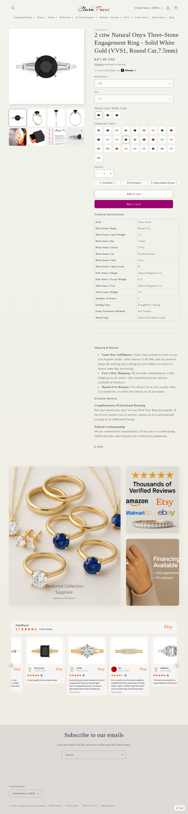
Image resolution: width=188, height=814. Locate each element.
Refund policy (55, 806)
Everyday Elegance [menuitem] (85, 17)
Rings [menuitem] (40, 17)
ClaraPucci (22, 806)
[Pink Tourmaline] (144, 140)
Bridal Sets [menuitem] (65, 17)
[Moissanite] (107, 140)
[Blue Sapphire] (135, 130)
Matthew (151, 668)
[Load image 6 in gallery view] (37, 137)
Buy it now (134, 204)
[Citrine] (153, 130)
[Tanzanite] (153, 149)
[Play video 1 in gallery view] (75, 137)
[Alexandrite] (98, 130)
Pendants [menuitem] (104, 17)
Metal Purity (100, 76)
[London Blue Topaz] (98, 140)
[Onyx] (126, 140)
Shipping (98, 64)
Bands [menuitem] (51, 17)
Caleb (65, 668)
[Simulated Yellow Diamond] (126, 149)
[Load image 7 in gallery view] (56, 137)
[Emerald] (162, 130)
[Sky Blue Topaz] (135, 149)
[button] (13, 8)
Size (96, 92)
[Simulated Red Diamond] (117, 149)
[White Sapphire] (171, 149)
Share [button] (100, 446)
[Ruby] (153, 140)
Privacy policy (72, 806)
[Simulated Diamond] (171, 140)
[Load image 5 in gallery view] (17, 137)
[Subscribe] (122, 755)
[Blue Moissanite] (126, 130)
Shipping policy (108, 806)
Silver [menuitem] (127, 17)
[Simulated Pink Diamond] (107, 149)
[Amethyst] (107, 130)
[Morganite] (117, 140)
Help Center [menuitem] (158, 17)
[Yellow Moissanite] (98, 158)
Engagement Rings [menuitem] (23, 17)
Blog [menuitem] (171, 17)
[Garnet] (171, 130)
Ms (106, 668)
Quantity (98, 166)
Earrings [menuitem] (115, 17)
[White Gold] (98, 115)
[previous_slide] (11, 665)
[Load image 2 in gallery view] (37, 118)
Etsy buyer (26, 668)
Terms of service (89, 806)
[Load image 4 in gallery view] (75, 118)
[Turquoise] (162, 149)
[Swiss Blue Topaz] (144, 149)
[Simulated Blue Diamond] (162, 140)
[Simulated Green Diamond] (98, 149)
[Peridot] (135, 140)
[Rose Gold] (117, 115)
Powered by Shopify (36, 806)
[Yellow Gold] (107, 115)
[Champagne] (144, 130)
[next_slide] (177, 665)
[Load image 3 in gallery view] (56, 118)
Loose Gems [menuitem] (141, 17)
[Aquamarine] (117, 130)
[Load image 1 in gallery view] (17, 118)
